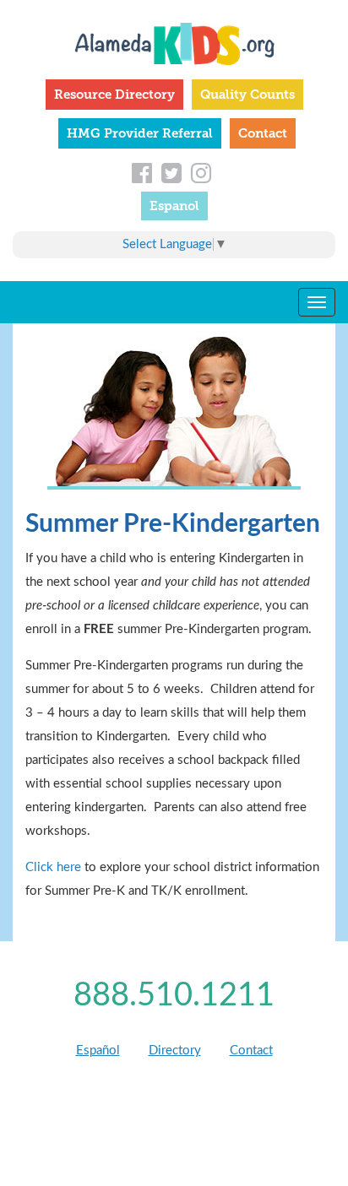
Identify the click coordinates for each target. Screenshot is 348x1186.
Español (98, 1050)
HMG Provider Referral (140, 133)
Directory (175, 1050)
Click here (53, 867)
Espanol (174, 206)
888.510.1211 (174, 995)
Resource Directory (114, 94)
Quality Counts (247, 94)
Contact (262, 133)
